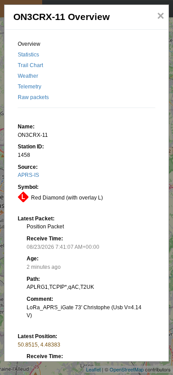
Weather (28, 76)
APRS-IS (28, 175)
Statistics (28, 55)
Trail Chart (30, 65)
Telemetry (29, 87)
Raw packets (33, 97)
